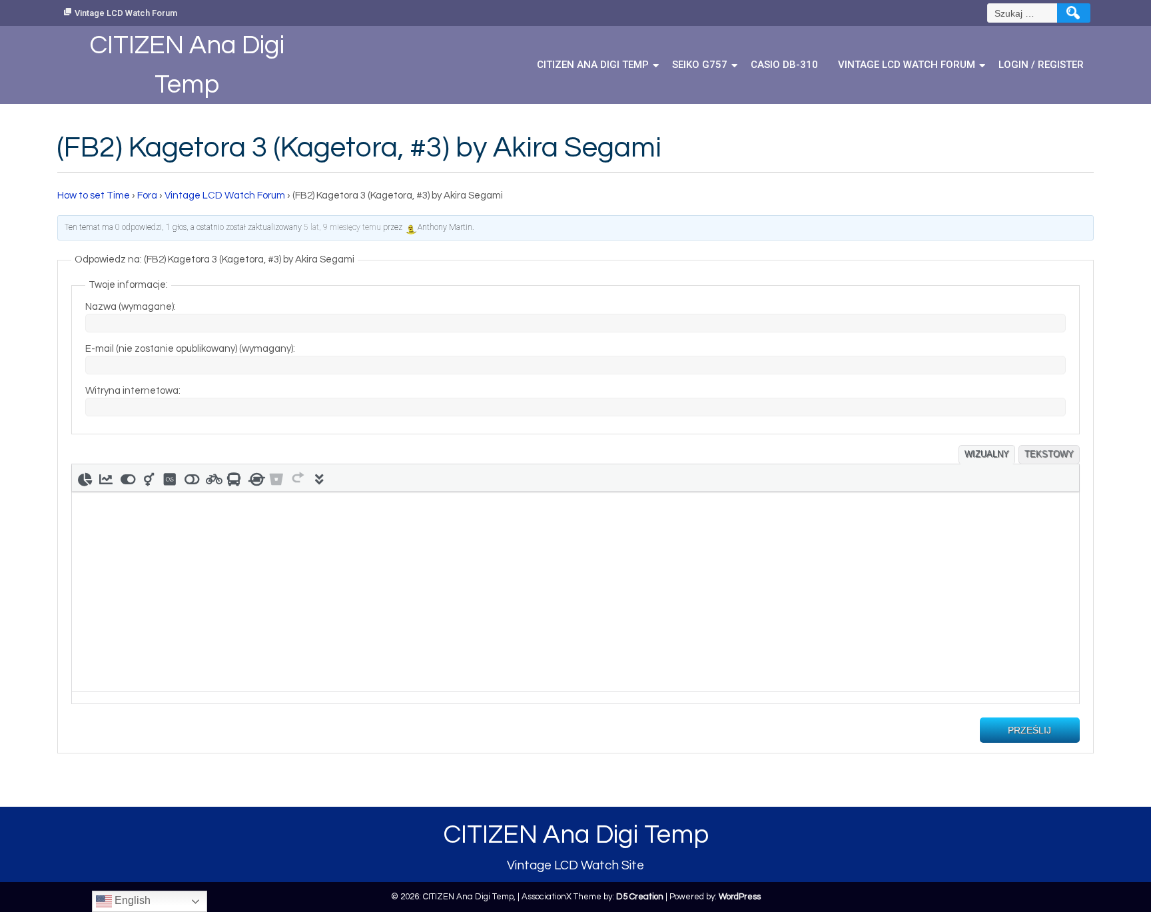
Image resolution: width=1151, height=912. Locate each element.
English (131, 900)
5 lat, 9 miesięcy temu (342, 227)
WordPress (740, 896)
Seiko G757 (699, 65)
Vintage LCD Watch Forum (126, 13)
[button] (84, 477)
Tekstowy (1049, 454)
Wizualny (986, 454)
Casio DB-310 (784, 65)
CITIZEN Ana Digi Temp (593, 65)
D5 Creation (639, 896)
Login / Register (1041, 65)
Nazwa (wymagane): (130, 307)
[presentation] (84, 478)
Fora (147, 196)
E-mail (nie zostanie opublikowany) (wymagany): (190, 349)
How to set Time (93, 196)
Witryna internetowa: (133, 391)
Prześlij (1029, 730)
